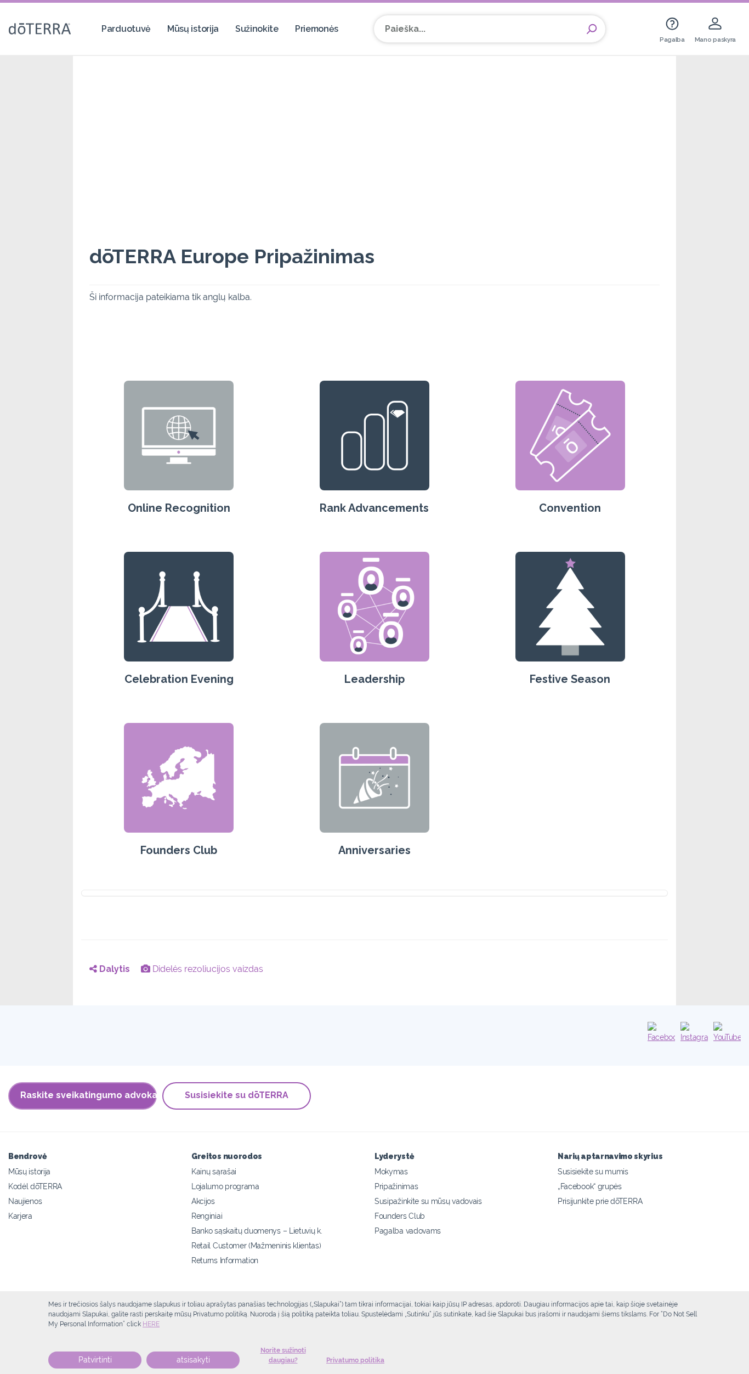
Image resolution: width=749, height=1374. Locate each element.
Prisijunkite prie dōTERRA (600, 1201)
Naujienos (25, 1201)
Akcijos (203, 1201)
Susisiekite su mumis (593, 1171)
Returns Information (224, 1260)
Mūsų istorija (193, 29)
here (151, 1324)
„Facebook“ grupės (590, 1186)
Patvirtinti (95, 1359)
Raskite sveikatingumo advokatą (88, 1095)
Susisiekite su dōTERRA (236, 1095)
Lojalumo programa (225, 1186)
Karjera (20, 1215)
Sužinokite (257, 29)
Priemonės (316, 29)
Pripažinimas (396, 1186)
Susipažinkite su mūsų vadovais (428, 1201)
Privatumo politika (355, 1360)
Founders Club (399, 1215)
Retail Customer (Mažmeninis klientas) (256, 1245)
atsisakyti (193, 1359)
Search (591, 29)
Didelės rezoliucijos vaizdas (206, 969)
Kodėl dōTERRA (35, 1186)
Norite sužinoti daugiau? (283, 1355)
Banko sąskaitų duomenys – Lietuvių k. (256, 1230)
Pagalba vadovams (407, 1230)
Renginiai (206, 1215)
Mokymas (391, 1171)
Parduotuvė (126, 29)
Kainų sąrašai (213, 1171)
